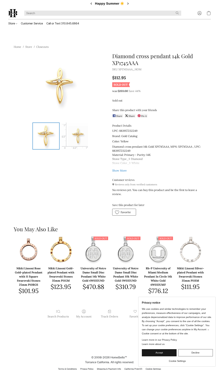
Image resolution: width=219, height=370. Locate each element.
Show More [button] (119, 170)
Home (17, 46)
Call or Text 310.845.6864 (62, 23)
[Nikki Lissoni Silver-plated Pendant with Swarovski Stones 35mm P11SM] (190, 249)
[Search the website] (177, 13)
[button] (12, 13)
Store (12, 23)
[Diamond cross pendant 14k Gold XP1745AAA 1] (74, 136)
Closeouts (42, 46)
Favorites (135, 316)
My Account (84, 316)
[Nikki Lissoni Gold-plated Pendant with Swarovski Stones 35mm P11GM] (61, 249)
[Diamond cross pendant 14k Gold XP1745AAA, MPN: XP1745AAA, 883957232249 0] (46, 136)
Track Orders (109, 316)
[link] (177, 359)
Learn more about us (153, 344)
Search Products (58, 316)
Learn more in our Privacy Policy (159, 339)
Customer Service (32, 23)
